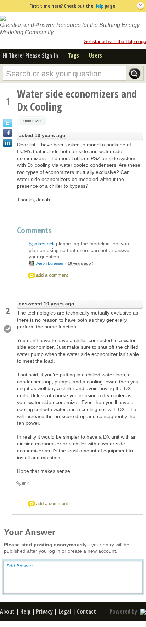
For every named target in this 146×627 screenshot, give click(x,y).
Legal (64, 611)
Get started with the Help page (115, 41)
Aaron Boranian (50, 263)
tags (73, 55)
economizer (32, 120)
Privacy (44, 611)
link (25, 483)
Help (98, 5)
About (7, 611)
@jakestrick (42, 243)
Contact (86, 611)
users (95, 55)
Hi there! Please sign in (30, 55)
